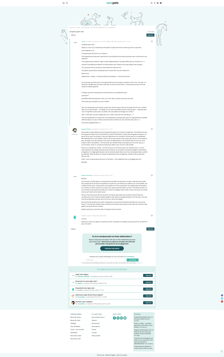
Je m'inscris (132, 260)
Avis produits (96, 336)
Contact (94, 333)
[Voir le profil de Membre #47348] (73, 275)
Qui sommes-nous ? (98, 317)
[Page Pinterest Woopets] (118, 318)
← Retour (73, 35)
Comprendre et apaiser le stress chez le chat (143, 347)
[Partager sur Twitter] (222, 298)
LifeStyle (73, 323)
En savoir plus (139, 263)
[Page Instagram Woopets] (157, 3)
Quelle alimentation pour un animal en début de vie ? (143, 319)
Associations (96, 326)
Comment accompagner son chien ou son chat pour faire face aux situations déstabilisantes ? (143, 341)
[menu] (64, 3)
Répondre (150, 35)
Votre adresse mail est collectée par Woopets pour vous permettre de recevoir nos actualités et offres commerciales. (113, 263)
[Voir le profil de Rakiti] (73, 282)
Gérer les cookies (122, 355)
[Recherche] (67, 3)
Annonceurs (96, 323)
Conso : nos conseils (77, 329)
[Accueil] (112, 3)
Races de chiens (75, 317)
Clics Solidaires (75, 326)
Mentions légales (110, 355)
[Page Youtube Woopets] (160, 3)
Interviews (73, 333)
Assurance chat (75, 339)
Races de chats (75, 320)
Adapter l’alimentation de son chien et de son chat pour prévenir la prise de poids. (144, 332)
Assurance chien (75, 336)
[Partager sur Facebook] (222, 295)
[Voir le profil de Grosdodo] (73, 296)
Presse (94, 329)
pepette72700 (75, 130)
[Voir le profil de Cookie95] (73, 303)
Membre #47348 (75, 176)
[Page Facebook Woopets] (154, 3)
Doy (75, 42)
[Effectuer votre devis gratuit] (112, 243)
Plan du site (100, 355)
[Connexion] (152, 3)
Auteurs (94, 320)
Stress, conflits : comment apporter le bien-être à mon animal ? (143, 325)
